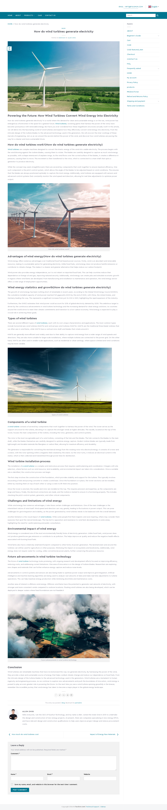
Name (13, 774)
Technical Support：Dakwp (96, 806)
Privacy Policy (132, 82)
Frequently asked (134, 68)
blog (64, 28)
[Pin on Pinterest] (67, 695)
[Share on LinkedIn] (71, 695)
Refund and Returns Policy (137, 96)
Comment (15, 753)
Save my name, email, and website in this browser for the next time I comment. (46, 784)
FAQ (128, 64)
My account (131, 78)
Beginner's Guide (134, 36)
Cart (129, 40)
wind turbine (23, 561)
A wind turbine (13, 427)
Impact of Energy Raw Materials (103, 734)
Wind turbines (61, 124)
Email (50, 774)
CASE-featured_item (135, 50)
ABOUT (18, 15)
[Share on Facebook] (56, 695)
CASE (40, 15)
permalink (78, 703)
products (130, 87)
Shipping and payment (136, 101)
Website (87, 774)
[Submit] (157, 15)
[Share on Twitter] (60, 695)
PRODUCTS (28, 15)
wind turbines (41, 323)
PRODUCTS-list (133, 92)
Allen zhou (72, 37)
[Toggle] (158, 35)
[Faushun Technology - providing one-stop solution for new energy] (19, 6)
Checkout (131, 54)
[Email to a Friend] (64, 695)
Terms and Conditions (136, 106)
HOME (10, 15)
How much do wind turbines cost (25, 734)
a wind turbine (28, 466)
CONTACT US (50, 15)
